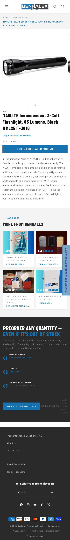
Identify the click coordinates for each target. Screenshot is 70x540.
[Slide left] (27, 105)
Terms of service (35, 531)
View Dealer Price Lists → (21, 357)
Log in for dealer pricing (16, 135)
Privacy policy (19, 531)
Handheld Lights (21, 17)
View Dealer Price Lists (21, 406)
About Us (12, 443)
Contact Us (13, 450)
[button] (6, 6)
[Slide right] (42, 105)
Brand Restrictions (17, 464)
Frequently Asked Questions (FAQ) (25, 435)
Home (6, 17)
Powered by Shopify (36, 526)
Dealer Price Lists (16, 471)
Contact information (36, 536)
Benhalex (22, 526)
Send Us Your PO (50, 406)
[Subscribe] (51, 492)
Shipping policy (53, 531)
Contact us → (16, 371)
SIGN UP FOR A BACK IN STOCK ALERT (66, 270)
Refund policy (54, 526)
